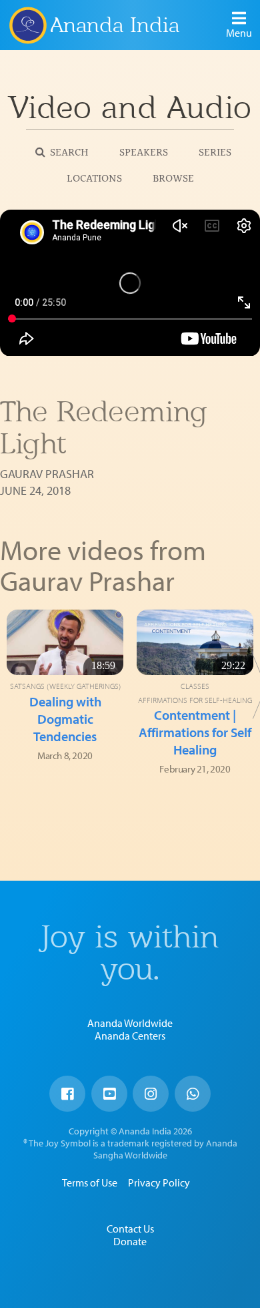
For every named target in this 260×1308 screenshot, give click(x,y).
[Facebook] (67, 1094)
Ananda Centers (130, 1035)
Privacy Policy (159, 1182)
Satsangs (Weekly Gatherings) (65, 686)
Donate (130, 1241)
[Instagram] (151, 1094)
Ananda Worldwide (130, 1023)
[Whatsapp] (193, 1094)
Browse (173, 177)
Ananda (27, 24)
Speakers (143, 151)
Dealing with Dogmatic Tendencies (65, 718)
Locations (94, 177)
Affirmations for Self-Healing (195, 700)
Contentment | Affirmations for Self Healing (195, 732)
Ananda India (115, 25)
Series (215, 151)
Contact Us (130, 1228)
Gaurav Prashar (47, 473)
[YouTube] (109, 1094)
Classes (195, 686)
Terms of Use (89, 1182)
